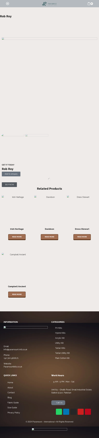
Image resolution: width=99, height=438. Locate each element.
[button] (9, 184)
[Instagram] (73, 412)
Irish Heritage (17, 229)
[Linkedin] (66, 412)
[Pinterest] (88, 412)
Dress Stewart (82, 229)
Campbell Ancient (17, 286)
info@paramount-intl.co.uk (15, 349)
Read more (17, 237)
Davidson (49, 229)
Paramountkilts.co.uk (13, 367)
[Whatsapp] (59, 412)
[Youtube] (81, 412)
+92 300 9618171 (11, 358)
